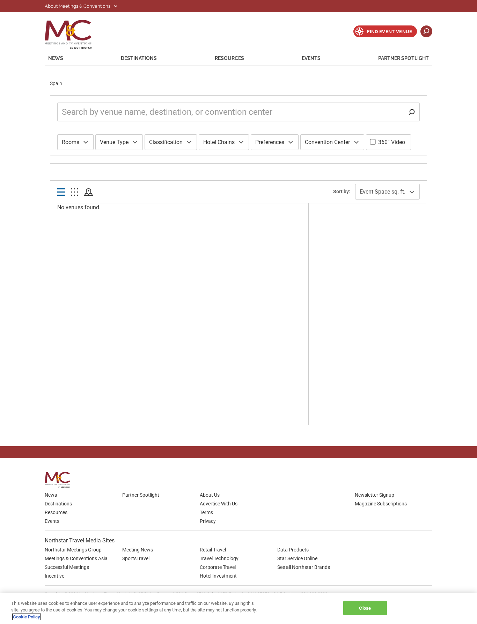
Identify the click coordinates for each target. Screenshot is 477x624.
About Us (210, 495)
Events (311, 58)
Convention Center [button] (327, 142)
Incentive (54, 576)
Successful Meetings (67, 567)
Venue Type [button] (114, 142)
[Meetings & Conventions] (59, 480)
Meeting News (137, 549)
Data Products (293, 549)
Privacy (208, 521)
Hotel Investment (218, 576)
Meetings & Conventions (73, 34)
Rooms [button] (70, 142)
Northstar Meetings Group (73, 549)
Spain (56, 83)
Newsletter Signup (374, 495)
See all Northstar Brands (303, 567)
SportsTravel (135, 558)
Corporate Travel (218, 567)
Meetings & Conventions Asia (76, 558)
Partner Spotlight (403, 58)
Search (426, 31)
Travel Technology (219, 558)
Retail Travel (213, 549)
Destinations (139, 58)
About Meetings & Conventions (78, 6)
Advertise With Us (218, 503)
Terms (206, 512)
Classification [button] (166, 142)
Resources (229, 58)
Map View (88, 192)
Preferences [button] (269, 142)
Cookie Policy (26, 616)
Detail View (61, 192)
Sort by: (341, 191)
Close (365, 607)
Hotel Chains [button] (219, 142)
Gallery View (74, 192)
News (55, 58)
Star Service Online (297, 558)
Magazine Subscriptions (381, 503)
